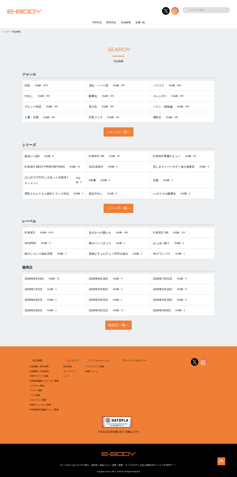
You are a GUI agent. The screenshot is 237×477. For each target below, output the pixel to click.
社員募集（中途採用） (40, 371)
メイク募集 (35, 395)
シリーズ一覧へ (118, 208)
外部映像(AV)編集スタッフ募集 (44, 409)
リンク (66, 376)
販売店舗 (67, 366)
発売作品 (111, 22)
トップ (5, 31)
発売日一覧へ (118, 325)
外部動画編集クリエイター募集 (44, 381)
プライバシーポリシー (134, 360)
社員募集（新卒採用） (40, 366)
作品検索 (126, 22)
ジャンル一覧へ (118, 132)
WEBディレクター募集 (40, 405)
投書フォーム (91, 371)
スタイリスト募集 (38, 400)
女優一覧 (140, 22)
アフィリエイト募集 (94, 366)
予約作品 (97, 22)
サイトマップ (69, 371)
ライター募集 (36, 390)
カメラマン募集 (37, 385)
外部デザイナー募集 (39, 376)
